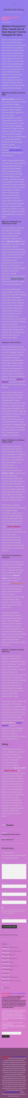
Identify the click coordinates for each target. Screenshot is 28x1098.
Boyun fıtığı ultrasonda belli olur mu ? (10, 965)
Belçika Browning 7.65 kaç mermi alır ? (10, 947)
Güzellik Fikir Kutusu (14, 9)
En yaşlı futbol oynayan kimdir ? (11, 834)
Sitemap (15, 935)
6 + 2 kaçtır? (6, 918)
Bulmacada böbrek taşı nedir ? (8, 954)
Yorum (3, 862)
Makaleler (10, 825)
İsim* (3, 883)
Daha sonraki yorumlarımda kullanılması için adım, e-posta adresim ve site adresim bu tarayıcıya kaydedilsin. (14, 911)
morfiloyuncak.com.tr (6, 935)
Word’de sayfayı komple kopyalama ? (10, 958)
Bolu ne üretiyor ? (5, 973)
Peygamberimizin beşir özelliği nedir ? (10, 977)
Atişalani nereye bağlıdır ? (7, 969)
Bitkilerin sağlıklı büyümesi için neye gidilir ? (11, 980)
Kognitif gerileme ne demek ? (8, 962)
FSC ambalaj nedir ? (8, 839)
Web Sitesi (5, 899)
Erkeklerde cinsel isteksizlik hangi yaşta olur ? (12, 951)
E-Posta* (4, 891)
